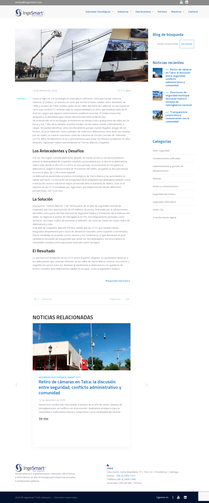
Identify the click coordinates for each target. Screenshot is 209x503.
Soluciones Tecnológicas (98, 11)
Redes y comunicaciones (165, 186)
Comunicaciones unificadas (166, 158)
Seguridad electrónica (164, 194)
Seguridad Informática (164, 201)
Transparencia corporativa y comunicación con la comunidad (177, 117)
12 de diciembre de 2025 (52, 400)
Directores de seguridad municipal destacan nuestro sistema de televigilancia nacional (179, 99)
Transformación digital (164, 217)
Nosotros (176, 11)
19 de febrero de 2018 (45, 90)
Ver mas (43, 418)
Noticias (157, 178)
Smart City (158, 209)
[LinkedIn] (187, 2)
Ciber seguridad (161, 150)
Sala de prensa (143, 11)
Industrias (123, 11)
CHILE (110, 468)
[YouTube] (181, 2)
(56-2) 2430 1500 (126, 479)
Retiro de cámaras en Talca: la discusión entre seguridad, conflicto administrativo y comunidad (179, 77)
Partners (162, 11)
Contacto (193, 11)
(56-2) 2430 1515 (125, 475)
